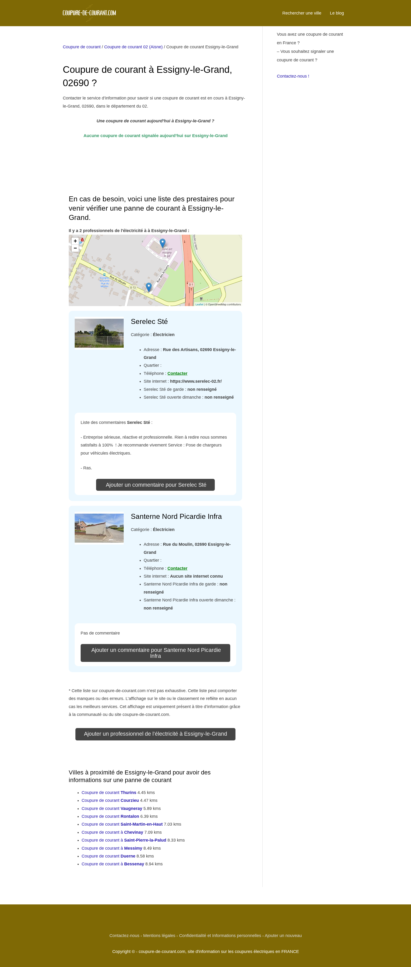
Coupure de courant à (112, 832)
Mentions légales (159, 935)
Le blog (337, 13)
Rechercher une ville (301, 13)
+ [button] (75, 241)
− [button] (75, 248)
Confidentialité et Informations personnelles (220, 935)
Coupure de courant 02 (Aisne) (133, 47)
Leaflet (199, 304)
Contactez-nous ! (293, 76)
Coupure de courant (82, 47)
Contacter (177, 373)
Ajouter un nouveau (283, 935)
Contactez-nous (124, 935)
